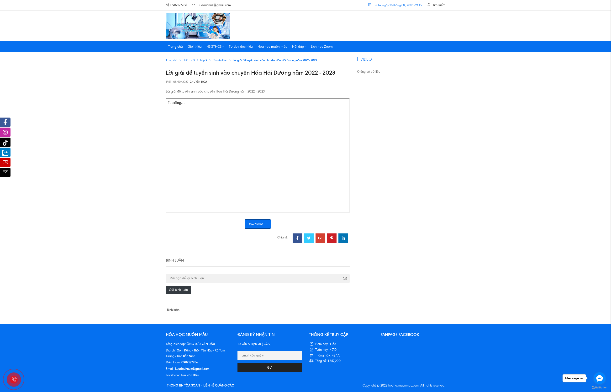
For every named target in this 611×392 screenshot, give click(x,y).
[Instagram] (5, 133)
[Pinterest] (332, 239)
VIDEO (366, 59)
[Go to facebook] (600, 378)
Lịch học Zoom (322, 47)
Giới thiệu (195, 47)
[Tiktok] (5, 142)
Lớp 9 (203, 60)
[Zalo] (5, 152)
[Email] (5, 173)
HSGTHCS (214, 47)
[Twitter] (309, 239)
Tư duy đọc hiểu (241, 47)
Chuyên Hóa (220, 60)
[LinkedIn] (343, 239)
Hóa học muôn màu (272, 47)
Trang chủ (175, 47)
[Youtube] (5, 163)
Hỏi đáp (298, 47)
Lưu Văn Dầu (190, 375)
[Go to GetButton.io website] (599, 387)
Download (256, 224)
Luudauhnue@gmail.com (213, 5)
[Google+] (320, 239)
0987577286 (178, 5)
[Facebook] (297, 239)
